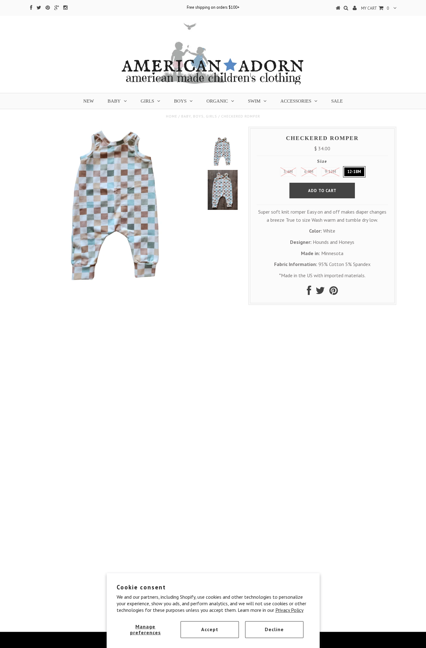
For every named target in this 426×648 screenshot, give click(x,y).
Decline (274, 629)
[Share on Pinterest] (333, 292)
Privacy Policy (289, 610)
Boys (180, 101)
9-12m (330, 171)
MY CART (375, 8)
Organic (217, 101)
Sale (337, 101)
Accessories (295, 101)
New (88, 101)
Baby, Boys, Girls (199, 116)
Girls (147, 101)
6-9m (308, 171)
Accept (209, 629)
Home (171, 116)
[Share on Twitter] (320, 292)
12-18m (354, 171)
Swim (254, 101)
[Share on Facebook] (309, 292)
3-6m (288, 171)
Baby (114, 101)
